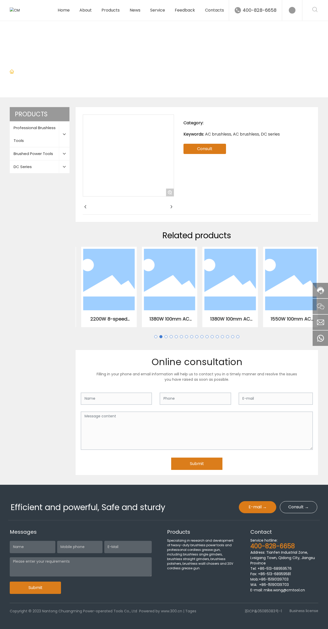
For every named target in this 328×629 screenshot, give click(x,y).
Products (41, 72)
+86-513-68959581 (274, 573)
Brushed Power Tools (76, 72)
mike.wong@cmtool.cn (284, 590)
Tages (190, 611)
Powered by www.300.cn (160, 611)
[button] (155, 336)
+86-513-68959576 (275, 568)
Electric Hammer (117, 72)
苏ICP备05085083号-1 (263, 611)
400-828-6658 (259, 10)
